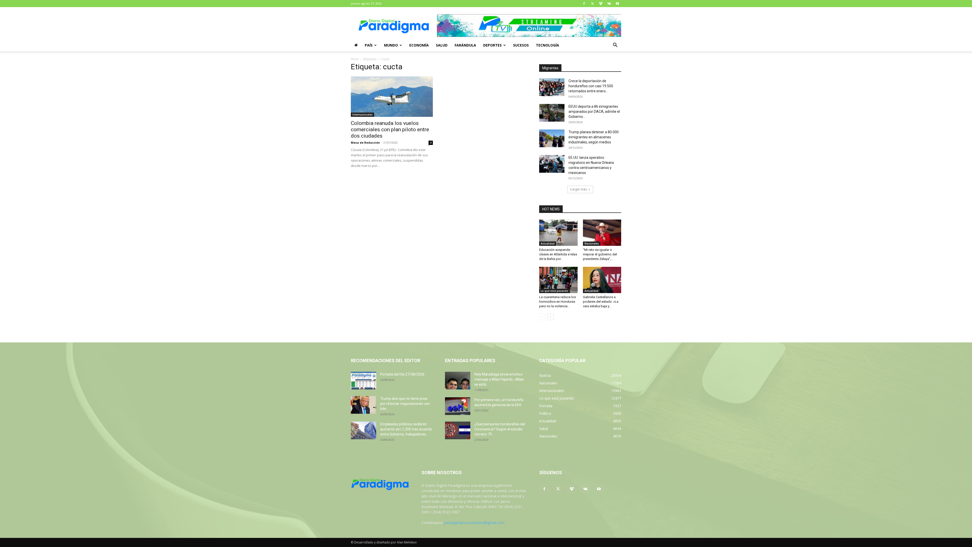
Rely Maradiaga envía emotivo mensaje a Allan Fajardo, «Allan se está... (499, 379)
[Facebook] (584, 3)
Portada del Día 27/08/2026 (402, 374)
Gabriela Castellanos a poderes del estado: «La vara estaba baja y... (600, 301)
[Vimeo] (600, 3)
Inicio (354, 59)
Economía (419, 45)
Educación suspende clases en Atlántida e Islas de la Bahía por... (558, 254)
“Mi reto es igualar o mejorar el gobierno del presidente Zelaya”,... (600, 254)
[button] (615, 45)
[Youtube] (617, 3)
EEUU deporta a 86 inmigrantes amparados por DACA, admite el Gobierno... (594, 111)
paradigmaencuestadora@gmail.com (474, 522)
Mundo (391, 45)
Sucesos (521, 45)
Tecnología (547, 45)
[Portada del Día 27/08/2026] (363, 380)
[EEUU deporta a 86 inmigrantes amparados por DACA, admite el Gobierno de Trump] (551, 113)
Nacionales (591, 243)
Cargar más (578, 189)
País (369, 45)
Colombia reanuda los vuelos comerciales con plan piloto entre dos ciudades (390, 129)
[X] (592, 3)
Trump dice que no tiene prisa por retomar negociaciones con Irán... (405, 404)
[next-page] (550, 317)
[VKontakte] (609, 3)
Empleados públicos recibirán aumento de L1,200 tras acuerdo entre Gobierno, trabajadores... (406, 429)
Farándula (465, 45)
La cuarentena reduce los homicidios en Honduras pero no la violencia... (557, 301)
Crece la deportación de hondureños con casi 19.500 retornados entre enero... (591, 86)
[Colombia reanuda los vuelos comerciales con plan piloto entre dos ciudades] (392, 96)
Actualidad (548, 243)
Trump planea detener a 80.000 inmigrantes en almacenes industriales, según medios (594, 137)
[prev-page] (542, 317)
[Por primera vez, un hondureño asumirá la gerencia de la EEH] (457, 406)
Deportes (492, 45)
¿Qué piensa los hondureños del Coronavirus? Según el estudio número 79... (499, 429)
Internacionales (362, 114)
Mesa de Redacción (365, 142)
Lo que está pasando (554, 291)
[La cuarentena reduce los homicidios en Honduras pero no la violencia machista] (558, 280)
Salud (442, 45)
